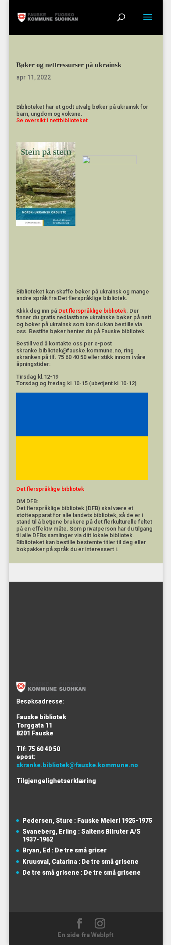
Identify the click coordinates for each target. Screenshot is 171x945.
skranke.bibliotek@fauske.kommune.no (77, 765)
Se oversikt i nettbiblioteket (52, 120)
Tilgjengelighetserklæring (56, 780)
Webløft (102, 934)
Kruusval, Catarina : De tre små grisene (80, 861)
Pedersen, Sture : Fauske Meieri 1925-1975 (87, 820)
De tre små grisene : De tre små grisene (81, 872)
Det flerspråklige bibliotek (92, 310)
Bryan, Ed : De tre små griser (64, 850)
